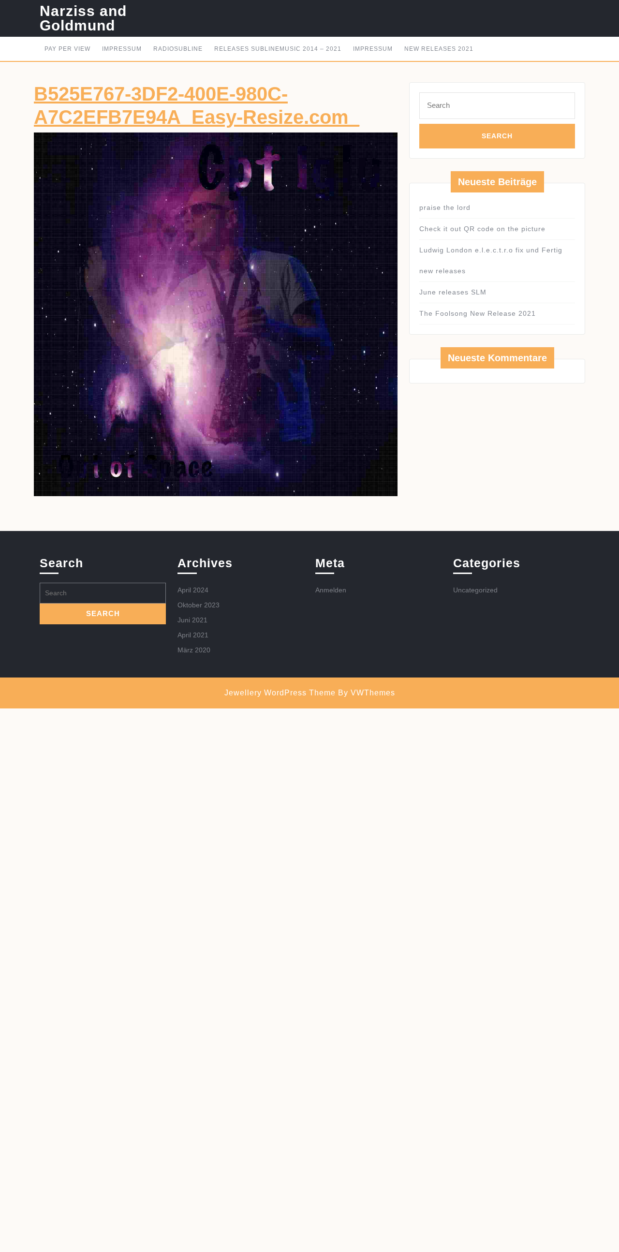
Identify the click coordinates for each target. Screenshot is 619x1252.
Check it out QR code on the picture (482, 229)
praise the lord (445, 207)
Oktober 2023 (198, 605)
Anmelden (330, 590)
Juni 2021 (192, 620)
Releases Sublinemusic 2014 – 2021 (277, 48)
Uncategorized (475, 590)
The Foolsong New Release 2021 (477, 313)
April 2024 (192, 590)
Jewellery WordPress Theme (280, 693)
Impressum (122, 48)
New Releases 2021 (438, 48)
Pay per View (67, 48)
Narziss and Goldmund (83, 18)
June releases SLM (452, 292)
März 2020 (193, 650)
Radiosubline (178, 48)
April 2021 (192, 635)
